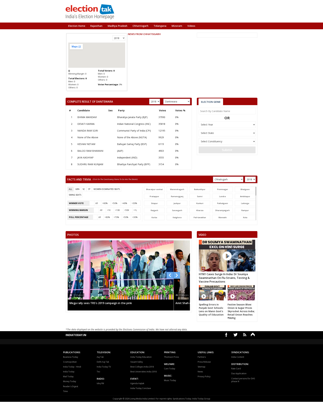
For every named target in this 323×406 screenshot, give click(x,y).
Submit (227, 150)
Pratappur (154, 196)
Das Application (238, 373)
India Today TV (104, 366)
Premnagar (222, 189)
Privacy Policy (204, 376)
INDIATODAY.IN (76, 335)
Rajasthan (96, 25)
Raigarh (154, 210)
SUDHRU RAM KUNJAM (90, 164)
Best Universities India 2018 (143, 371)
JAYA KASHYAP (85, 157)
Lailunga (245, 203)
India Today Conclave (140, 388)
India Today (68, 371)
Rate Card (236, 368)
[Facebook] (226, 336)
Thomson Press (171, 357)
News (200, 371)
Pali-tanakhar (200, 217)
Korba (154, 217)
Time (65, 391)
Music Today (170, 380)
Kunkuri (199, 203)
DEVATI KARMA (86, 123)
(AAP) (120, 150)
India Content (237, 357)
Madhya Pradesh (117, 25)
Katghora (177, 217)
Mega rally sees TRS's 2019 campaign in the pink (100, 303)
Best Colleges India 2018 (142, 366)
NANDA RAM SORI (87, 130)
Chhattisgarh (140, 25)
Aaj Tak (100, 357)
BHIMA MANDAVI (87, 117)
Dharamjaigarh (222, 210)
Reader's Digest (70, 386)
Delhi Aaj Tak (103, 361)
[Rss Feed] (244, 336)
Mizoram (177, 25)
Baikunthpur (199, 189)
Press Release (204, 361)
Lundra (222, 196)
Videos (191, 25)
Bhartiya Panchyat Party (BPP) (133, 164)
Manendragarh (177, 189)
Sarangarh (177, 210)
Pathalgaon (222, 203)
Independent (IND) (127, 157)
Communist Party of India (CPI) (134, 130)
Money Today (69, 381)
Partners (202, 357)
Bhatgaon (245, 189)
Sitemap (201, 366)
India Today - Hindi (72, 366)
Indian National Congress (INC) (134, 123)
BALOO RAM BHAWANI (90, 150)
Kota (245, 217)
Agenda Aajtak (137, 383)
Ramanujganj (177, 196)
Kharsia (199, 210)
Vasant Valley (136, 361)
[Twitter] (235, 336)
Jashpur (177, 203)
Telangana (160, 25)
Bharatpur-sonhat (154, 189)
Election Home (76, 25)
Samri (200, 196)
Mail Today (68, 376)
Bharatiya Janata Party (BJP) (132, 117)
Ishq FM (100, 383)
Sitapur (154, 203)
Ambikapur (245, 196)
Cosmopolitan (70, 361)
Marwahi (223, 217)
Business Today (70, 357)
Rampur (245, 210)
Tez (98, 371)
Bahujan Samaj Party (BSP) (132, 144)
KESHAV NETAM (86, 144)
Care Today (169, 368)
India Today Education (141, 357)
